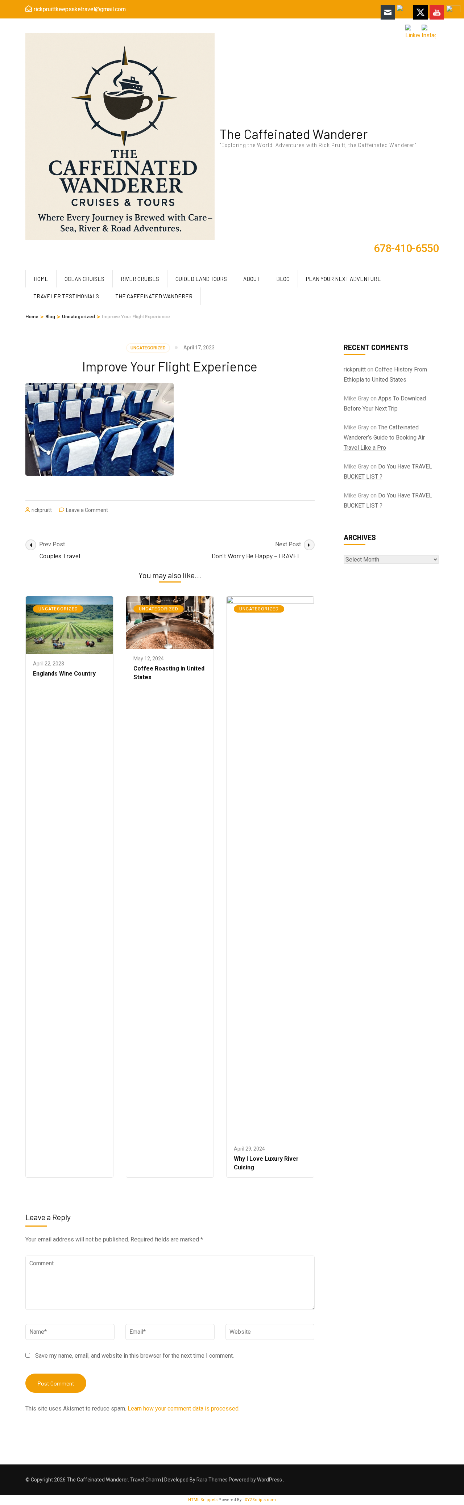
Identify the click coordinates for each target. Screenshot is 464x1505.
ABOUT (251, 279)
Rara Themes (212, 1480)
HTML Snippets (203, 1499)
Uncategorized (148, 347)
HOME (41, 279)
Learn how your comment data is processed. (184, 1408)
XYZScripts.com (260, 1499)
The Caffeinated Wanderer (293, 134)
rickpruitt (42, 510)
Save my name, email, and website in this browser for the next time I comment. (134, 1355)
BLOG (283, 279)
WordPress (269, 1480)
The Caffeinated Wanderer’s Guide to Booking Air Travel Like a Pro (384, 437)
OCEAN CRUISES (84, 279)
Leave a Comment (87, 510)
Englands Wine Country (64, 673)
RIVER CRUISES (140, 279)
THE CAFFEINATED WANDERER (153, 296)
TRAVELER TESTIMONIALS (66, 296)
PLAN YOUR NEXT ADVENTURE (343, 279)
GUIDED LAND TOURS (201, 279)
